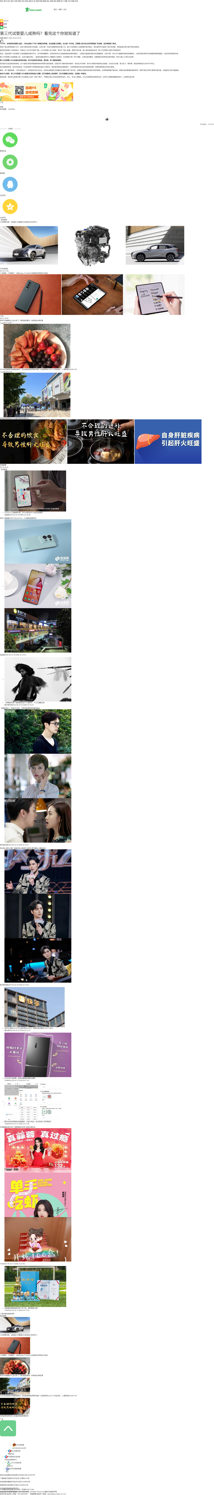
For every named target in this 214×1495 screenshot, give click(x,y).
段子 (62, 1)
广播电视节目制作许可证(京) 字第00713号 (14, 1478)
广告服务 (24, 1489)
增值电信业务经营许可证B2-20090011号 (14, 1485)
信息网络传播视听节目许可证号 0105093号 (15, 1482)
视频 (51, 1)
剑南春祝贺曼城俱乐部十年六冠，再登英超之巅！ (21, 1308)
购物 (72, 1)
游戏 (26, 1)
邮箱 (44, 1)
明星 (19, 1)
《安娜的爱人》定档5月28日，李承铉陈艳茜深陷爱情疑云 (20, 708)
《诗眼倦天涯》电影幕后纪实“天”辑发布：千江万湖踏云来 (24, 702)
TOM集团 (3, 1489)
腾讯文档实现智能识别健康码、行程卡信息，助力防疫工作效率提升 (27, 1121)
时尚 (23, 1)
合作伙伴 (17, 1489)
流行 (8, 1)
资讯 (5, 1)
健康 (58, 1)
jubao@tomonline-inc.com (57, 1494)
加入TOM (30, 1489)
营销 (40, 1)
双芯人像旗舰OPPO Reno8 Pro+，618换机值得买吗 (18, 518)
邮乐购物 (10, 1489)
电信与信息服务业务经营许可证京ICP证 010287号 (17, 1475)
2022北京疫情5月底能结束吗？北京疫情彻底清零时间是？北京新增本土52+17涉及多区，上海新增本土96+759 (38, 369)
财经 (55, 1)
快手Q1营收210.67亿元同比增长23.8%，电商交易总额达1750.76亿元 (28, 1028)
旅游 (30, 1)
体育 (15, 1)
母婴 (37, 1)
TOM (2, 323)
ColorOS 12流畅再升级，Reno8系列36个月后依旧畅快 (23, 512)
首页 (1, 1)
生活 (33, 1)
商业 (47, 1)
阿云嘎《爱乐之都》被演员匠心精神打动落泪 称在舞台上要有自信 (23, 848)
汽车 (69, 1)
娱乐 (12, 1)
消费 (65, 1)
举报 (1, 107)
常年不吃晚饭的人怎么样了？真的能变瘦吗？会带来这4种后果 (21, 320)
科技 (76, 1)
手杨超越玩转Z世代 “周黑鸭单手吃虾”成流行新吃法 (17, 1127)
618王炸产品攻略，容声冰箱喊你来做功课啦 (19, 1078)
